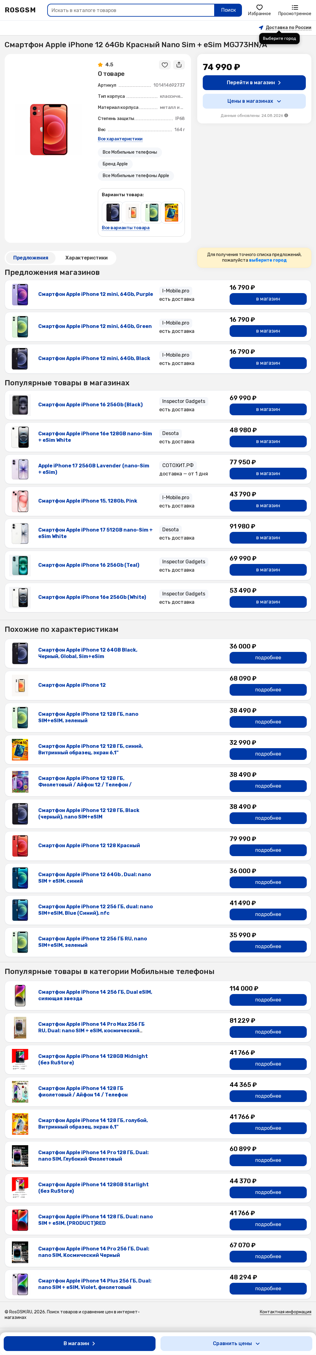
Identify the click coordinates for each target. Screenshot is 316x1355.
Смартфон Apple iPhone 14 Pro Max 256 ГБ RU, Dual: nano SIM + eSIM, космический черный (91, 1030)
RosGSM (20, 10)
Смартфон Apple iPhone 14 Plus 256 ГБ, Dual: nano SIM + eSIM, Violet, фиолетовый (95, 1284)
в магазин (268, 299)
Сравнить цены (232, 1343)
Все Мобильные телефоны (130, 152)
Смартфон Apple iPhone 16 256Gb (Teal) (88, 565)
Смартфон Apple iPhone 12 (72, 685)
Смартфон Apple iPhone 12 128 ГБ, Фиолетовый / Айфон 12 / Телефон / (85, 781)
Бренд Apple (115, 164)
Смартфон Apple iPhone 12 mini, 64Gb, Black (94, 358)
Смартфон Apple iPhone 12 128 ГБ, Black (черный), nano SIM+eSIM (88, 813)
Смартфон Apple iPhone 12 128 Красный (89, 845)
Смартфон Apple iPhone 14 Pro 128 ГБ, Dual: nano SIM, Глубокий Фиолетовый (93, 1156)
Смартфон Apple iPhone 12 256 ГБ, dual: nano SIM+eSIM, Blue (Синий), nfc (95, 910)
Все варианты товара (126, 228)
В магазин (76, 1343)
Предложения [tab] (30, 258)
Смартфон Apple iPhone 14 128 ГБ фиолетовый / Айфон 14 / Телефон (83, 1091)
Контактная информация (285, 1312)
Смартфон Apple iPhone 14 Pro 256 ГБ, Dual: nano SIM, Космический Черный (93, 1252)
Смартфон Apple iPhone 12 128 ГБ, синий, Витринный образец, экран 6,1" (90, 749)
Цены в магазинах (250, 101)
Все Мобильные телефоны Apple (136, 175)
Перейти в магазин (251, 82)
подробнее (268, 658)
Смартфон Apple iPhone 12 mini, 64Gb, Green (95, 326)
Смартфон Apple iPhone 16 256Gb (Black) (90, 405)
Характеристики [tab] (86, 258)
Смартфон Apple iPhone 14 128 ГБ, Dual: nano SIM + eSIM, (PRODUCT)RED (95, 1220)
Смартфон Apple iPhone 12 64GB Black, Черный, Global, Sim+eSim (87, 653)
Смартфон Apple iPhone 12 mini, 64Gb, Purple (95, 294)
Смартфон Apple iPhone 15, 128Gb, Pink (87, 501)
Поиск (228, 10)
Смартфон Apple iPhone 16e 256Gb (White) (92, 597)
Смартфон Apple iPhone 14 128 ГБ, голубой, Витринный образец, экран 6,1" (93, 1123)
